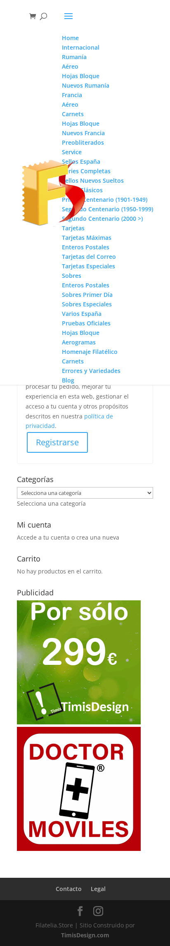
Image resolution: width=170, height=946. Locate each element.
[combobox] (51, 503)
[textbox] (51, 503)
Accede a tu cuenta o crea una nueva (68, 537)
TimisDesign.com (85, 935)
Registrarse (57, 442)
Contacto (69, 889)
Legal (98, 889)
